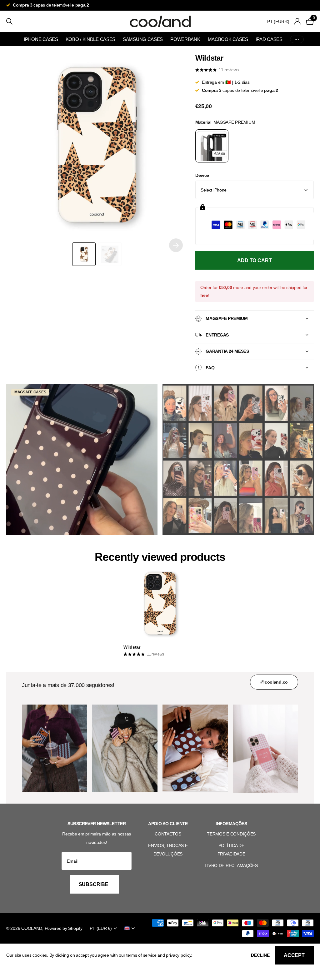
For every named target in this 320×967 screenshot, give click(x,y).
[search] (9, 21)
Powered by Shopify (63, 928)
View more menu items (297, 39)
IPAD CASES (269, 39)
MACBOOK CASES (228, 39)
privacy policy (178, 955)
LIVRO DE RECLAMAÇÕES (231, 865)
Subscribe (94, 884)
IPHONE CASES (41, 39)
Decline (260, 955)
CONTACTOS (168, 833)
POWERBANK (185, 39)
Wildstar (131, 647)
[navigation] (84, 254)
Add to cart (254, 260)
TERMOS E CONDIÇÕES (231, 833)
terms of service (141, 955)
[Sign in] (297, 21)
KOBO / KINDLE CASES (90, 39)
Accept (294, 955)
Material (225, 122)
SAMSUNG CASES (143, 39)
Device (202, 175)
